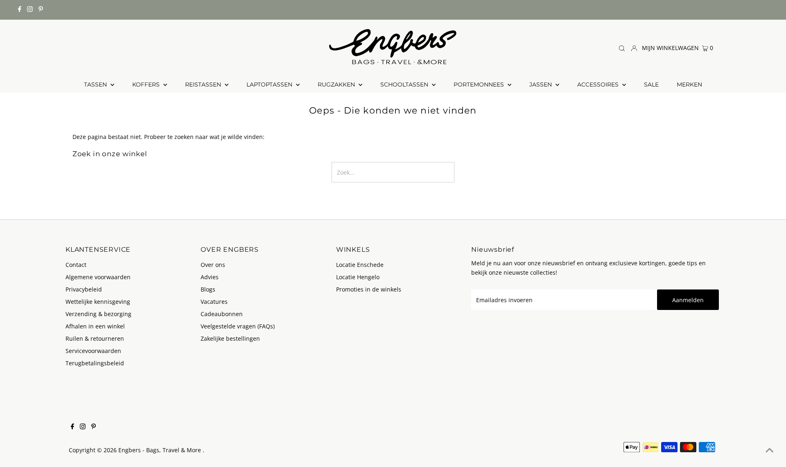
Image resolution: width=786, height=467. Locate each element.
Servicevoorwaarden (93, 351)
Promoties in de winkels (368, 289)
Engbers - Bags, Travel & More (160, 450)
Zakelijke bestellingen (230, 338)
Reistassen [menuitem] (204, 84)
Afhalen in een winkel (95, 326)
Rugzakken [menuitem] (337, 84)
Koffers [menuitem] (146, 84)
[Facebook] (19, 10)
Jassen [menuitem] (541, 84)
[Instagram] (30, 10)
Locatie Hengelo (357, 277)
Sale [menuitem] (651, 84)
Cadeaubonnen (222, 314)
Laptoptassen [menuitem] (270, 84)
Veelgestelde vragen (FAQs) (238, 326)
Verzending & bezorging (98, 314)
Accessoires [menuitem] (598, 84)
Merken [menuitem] (689, 84)
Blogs (208, 289)
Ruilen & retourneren (95, 338)
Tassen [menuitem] (96, 84)
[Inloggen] (634, 48)
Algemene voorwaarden (98, 277)
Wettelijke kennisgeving (98, 301)
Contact (76, 265)
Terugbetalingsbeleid (95, 363)
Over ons (213, 265)
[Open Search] (622, 48)
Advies (210, 277)
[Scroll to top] (769, 450)
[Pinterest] (40, 10)
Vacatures (214, 301)
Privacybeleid (84, 289)
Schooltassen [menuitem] (405, 84)
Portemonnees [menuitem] (480, 84)
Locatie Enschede (360, 265)
